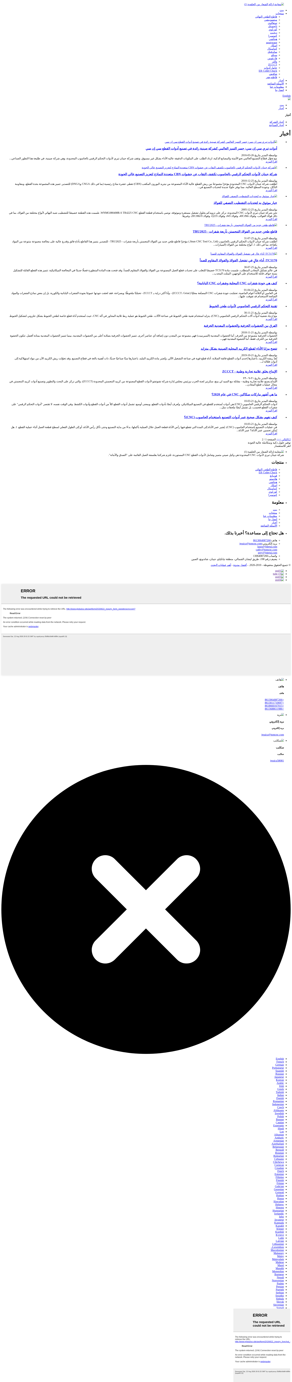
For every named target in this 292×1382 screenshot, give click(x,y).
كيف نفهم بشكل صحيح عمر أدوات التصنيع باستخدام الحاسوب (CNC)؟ (230, 417)
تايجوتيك (272, 26)
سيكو (274, 55)
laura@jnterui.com (267, 546)
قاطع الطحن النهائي (266, 16)
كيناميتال (272, 48)
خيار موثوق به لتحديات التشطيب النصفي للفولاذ (245, 203)
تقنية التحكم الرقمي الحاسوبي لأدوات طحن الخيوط (243, 306)
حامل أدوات (270, 67)
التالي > (283, 439)
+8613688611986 (274, 708)
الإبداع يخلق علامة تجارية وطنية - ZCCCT (249, 371)
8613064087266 (262, 540)
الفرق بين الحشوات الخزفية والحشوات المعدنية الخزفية (240, 325)
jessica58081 (277, 760)
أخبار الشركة (277, 122)
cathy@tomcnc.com (266, 549)
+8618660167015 (274, 705)
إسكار (274, 45)
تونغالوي (272, 23)
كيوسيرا (272, 35)
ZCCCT (272, 64)
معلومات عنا (277, 86)
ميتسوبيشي (270, 19)
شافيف (273, 74)
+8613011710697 (274, 702)
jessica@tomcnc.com (250, 543)
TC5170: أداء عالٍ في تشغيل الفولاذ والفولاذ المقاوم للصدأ (238, 260)
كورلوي (273, 29)
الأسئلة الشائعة (275, 83)
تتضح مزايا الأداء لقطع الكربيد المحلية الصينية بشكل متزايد (239, 348)
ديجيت (273, 32)
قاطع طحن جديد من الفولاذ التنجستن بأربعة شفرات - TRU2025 (235, 231)
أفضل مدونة (240, 565)
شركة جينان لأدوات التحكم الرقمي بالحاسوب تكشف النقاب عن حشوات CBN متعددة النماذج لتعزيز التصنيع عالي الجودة (197, 174)
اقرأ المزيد (271, 161)
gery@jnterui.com (267, 552)
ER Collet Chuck (268, 70)
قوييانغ (273, 475)
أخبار (281, 80)
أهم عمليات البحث (221, 565)
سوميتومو (271, 42)
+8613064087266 (274, 699)
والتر (274, 61)
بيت (282, 10)
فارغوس (272, 58)
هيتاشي (273, 39)
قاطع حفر (271, 77)
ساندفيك (272, 51)
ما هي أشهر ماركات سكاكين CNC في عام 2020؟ (244, 394)
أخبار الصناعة (276, 125)
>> (277, 439)
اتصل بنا (279, 90)
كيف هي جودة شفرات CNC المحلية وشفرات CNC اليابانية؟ (237, 283)
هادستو (273, 478)
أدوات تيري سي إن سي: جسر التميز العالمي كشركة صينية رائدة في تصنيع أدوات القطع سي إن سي (211, 148)
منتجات (280, 13)
